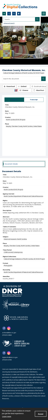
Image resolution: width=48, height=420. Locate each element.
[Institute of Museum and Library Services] (15, 304)
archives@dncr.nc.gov (9, 333)
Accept (40, 414)
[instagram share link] (9, 328)
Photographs (8, 266)
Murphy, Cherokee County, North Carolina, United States (24, 126)
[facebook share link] (4, 328)
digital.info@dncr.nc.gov (10, 357)
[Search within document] (43, 79)
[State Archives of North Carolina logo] (15, 318)
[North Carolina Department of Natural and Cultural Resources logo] (12, 291)
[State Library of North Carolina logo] (15, 343)
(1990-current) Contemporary (13, 252)
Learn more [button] (6, 416)
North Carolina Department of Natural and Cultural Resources (23, 196)
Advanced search (9, 23)
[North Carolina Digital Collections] (20, 6)
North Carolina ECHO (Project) (15, 120)
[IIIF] (16, 90)
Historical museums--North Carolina (15, 239)
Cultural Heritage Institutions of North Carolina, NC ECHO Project (23, 73)
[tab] (14, 100)
